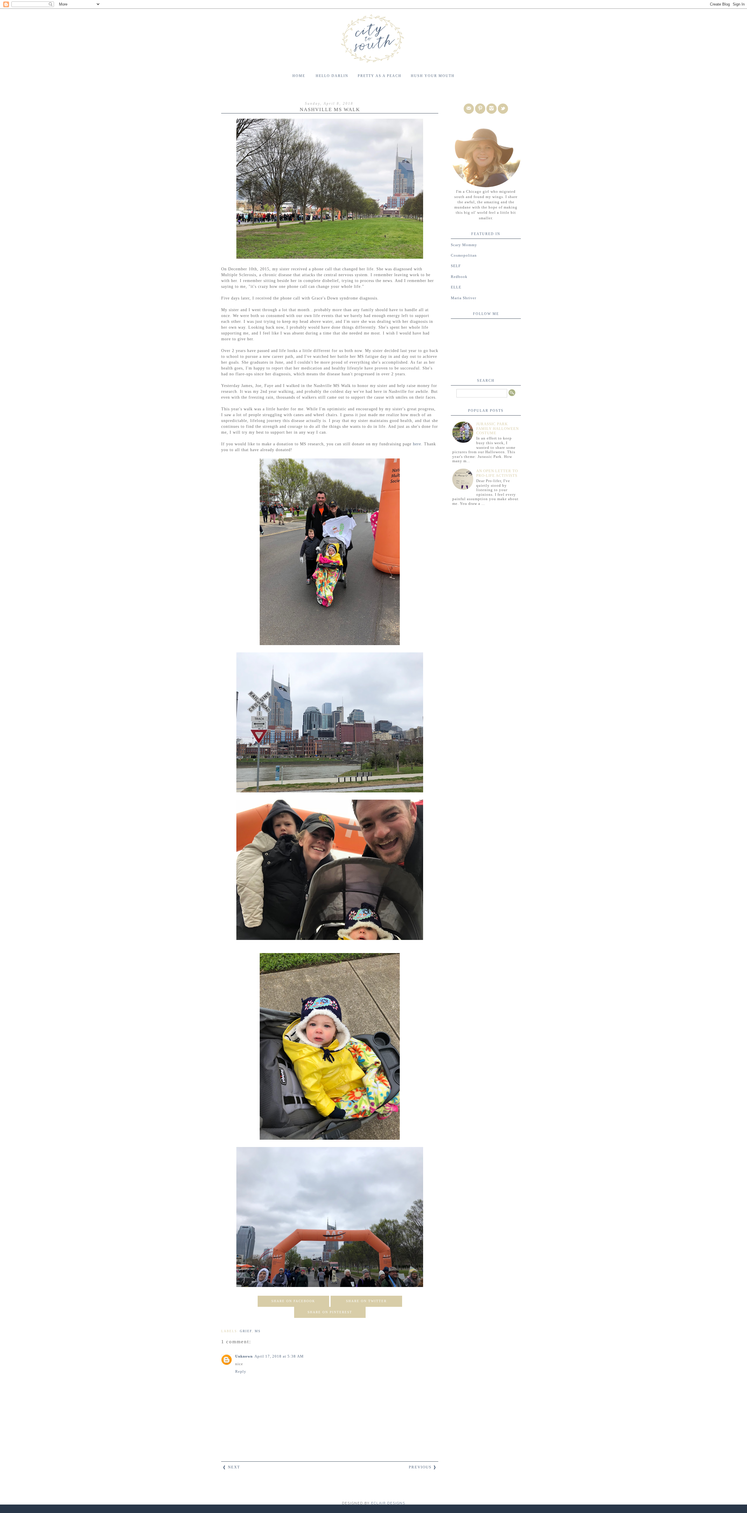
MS (258, 1331)
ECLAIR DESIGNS (387, 1503)
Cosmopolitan (464, 255)
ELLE (456, 287)
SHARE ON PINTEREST (330, 1312)
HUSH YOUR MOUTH (433, 76)
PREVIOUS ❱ (423, 1467)
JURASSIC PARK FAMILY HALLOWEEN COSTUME (497, 428)
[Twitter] (503, 109)
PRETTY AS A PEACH (380, 76)
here (417, 444)
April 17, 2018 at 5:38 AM (279, 1356)
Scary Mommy (464, 245)
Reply (240, 1371)
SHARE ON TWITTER (366, 1301)
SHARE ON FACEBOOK (293, 1301)
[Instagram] (491, 109)
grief (246, 1331)
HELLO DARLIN (332, 76)
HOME (298, 76)
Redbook (459, 276)
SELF (456, 266)
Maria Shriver (463, 298)
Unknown (244, 1356)
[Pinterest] (480, 109)
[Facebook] (469, 109)
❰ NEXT (231, 1467)
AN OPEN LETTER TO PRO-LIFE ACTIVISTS (497, 473)
